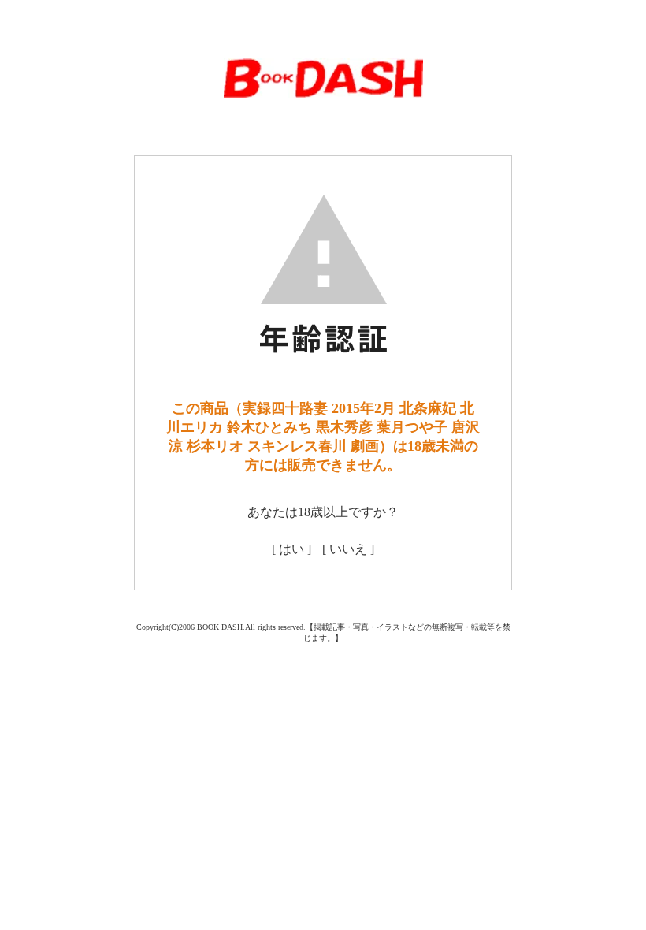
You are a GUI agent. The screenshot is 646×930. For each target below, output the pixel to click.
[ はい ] (291, 549)
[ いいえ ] (348, 549)
